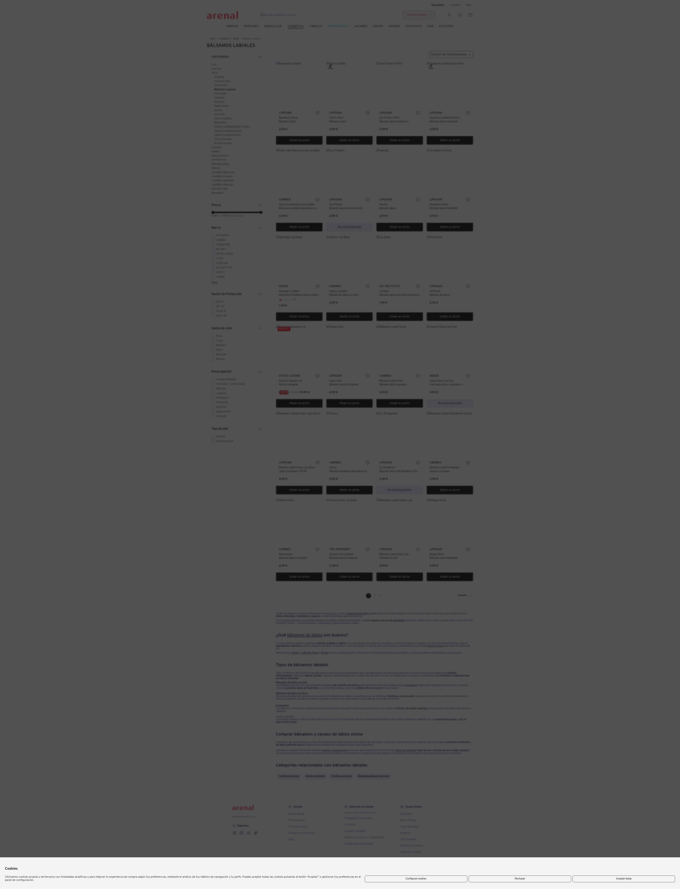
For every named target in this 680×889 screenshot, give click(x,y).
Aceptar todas (624, 878)
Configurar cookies (416, 878)
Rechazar (520, 878)
